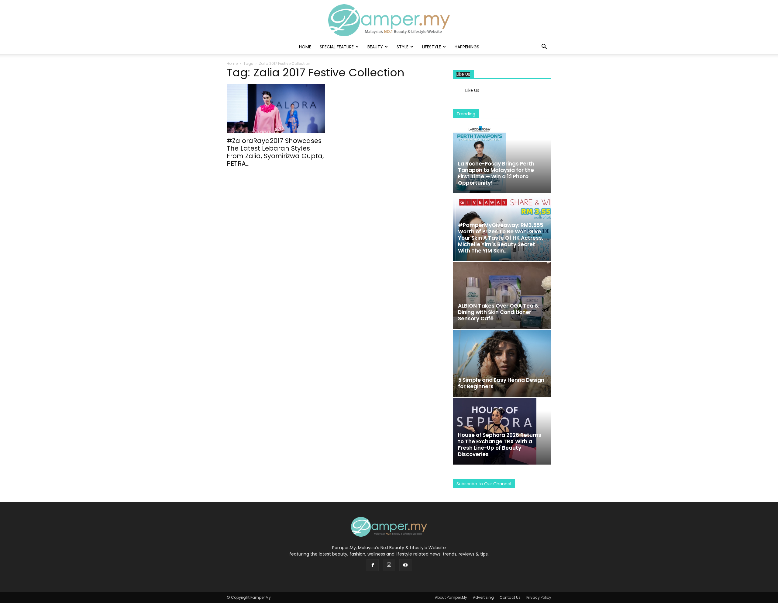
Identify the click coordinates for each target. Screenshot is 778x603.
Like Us (463, 74)
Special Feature (337, 47)
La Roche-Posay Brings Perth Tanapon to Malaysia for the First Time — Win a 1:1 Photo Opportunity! (496, 173)
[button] (544, 47)
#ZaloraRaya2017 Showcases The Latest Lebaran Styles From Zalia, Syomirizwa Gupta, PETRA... (275, 152)
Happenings (467, 47)
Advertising (483, 597)
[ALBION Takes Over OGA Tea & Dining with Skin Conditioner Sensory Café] (502, 295)
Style (402, 47)
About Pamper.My (451, 597)
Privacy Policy (538, 597)
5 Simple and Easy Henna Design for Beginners (501, 383)
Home (305, 47)
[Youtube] (405, 565)
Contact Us (510, 597)
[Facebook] (373, 565)
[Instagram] (389, 565)
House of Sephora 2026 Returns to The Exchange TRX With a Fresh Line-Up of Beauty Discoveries (499, 444)
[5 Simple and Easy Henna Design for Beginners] (502, 363)
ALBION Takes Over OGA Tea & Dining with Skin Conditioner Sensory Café (498, 312)
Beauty (375, 47)
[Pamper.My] (389, 20)
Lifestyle (431, 47)
